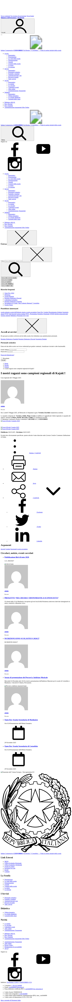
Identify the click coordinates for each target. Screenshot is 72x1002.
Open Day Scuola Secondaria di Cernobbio (21, 746)
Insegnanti (14, 549)
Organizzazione (13, 60)
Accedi (3, 360)
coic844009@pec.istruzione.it (34, 989)
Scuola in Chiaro (9, 866)
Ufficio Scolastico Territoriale (13, 865)
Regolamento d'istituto (55, 312)
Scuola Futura (8, 305)
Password (3, 351)
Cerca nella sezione (9, 278)
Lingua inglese (21, 314)
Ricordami (6, 358)
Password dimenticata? (7, 355)
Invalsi (6, 870)
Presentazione (12, 57)
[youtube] (43, 156)
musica (24, 312)
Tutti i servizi (12, 79)
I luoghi (10, 62)
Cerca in (7, 285)
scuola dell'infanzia (15, 312)
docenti (14, 314)
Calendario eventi (13, 87)
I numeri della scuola (14, 64)
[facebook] (15, 156)
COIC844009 (23, 994)
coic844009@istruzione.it (16, 987)
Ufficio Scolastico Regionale (12, 863)
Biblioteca (14, 315)
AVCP (6, 948)
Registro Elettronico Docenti (12, 298)
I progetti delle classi (14, 99)
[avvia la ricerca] (15, 269)
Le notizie (11, 84)
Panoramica (11, 55)
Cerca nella (7, 284)
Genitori (46, 312)
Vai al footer (30, 16)
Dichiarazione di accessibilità (13, 947)
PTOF (7, 314)
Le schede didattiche (14, 97)
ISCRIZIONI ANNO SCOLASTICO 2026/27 (21, 638)
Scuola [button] (6, 53)
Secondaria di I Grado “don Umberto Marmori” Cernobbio (21, 303)
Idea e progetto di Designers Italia (11, 1000)
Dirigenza (7, 295)
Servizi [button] (6, 69)
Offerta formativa (13, 96)
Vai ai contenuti (5, 16)
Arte (27, 315)
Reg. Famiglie (8, 106)
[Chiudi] (22, 237)
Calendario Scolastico (10, 300)
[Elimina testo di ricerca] (37, 254)
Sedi (10, 314)
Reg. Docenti (8, 104)
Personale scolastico (14, 72)
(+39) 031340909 (16, 985)
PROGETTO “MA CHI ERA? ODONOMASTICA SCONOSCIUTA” (31, 598)
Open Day (40, 312)
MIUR (6, 861)
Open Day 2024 (9, 293)
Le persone (11, 67)
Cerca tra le (7, 280)
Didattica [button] (7, 92)
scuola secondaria (31, 312)
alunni (2, 314)
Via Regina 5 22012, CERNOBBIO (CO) (19, 982)
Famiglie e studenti (13, 74)
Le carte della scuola (14, 58)
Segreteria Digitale (41, 339)
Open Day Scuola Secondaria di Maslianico (21, 720)
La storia (10, 65)
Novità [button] (6, 80)
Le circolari (11, 85)
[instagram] (15, 170)
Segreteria (65, 312)
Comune (7, 871)
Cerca (2, 261)
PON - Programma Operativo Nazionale (38, 314)
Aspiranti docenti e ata (14, 75)
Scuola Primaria (9, 296)
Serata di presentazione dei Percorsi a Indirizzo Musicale (26, 677)
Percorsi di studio (13, 77)
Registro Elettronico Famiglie (13, 301)
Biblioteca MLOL (9, 102)
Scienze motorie (5, 315)
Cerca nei (6, 282)
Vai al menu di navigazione (18, 16)
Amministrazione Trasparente (17, 91)
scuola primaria (5, 312)
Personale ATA (21, 315)
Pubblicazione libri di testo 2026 (16, 557)
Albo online (11, 89)
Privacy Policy (8, 945)
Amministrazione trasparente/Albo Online (16, 107)
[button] (35, 498)
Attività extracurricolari (61, 314)
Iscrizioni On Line (9, 868)
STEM (52, 314)
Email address (5, 349)
